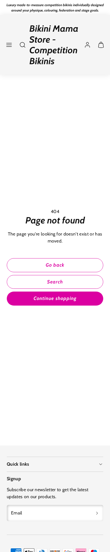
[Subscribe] (97, 513)
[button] (9, 45)
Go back (55, 265)
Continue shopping (55, 298)
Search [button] (55, 282)
